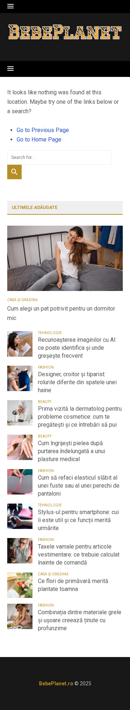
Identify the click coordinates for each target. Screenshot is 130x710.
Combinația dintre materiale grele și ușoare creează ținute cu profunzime (79, 620)
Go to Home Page (39, 139)
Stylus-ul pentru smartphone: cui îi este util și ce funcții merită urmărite (78, 520)
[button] (10, 6)
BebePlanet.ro (56, 683)
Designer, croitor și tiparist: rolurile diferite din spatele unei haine (77, 382)
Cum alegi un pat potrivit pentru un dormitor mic (61, 313)
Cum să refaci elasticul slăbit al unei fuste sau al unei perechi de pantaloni (79, 485)
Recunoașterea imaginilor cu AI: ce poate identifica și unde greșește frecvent (77, 347)
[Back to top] (110, 689)
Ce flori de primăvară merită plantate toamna (73, 585)
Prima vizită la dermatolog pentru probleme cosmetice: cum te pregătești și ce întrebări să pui (80, 416)
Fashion (46, 367)
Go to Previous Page (43, 130)
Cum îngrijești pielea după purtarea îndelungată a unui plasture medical (71, 451)
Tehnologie (50, 333)
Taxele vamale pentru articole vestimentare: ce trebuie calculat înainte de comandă (79, 554)
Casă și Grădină (22, 300)
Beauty (44, 402)
